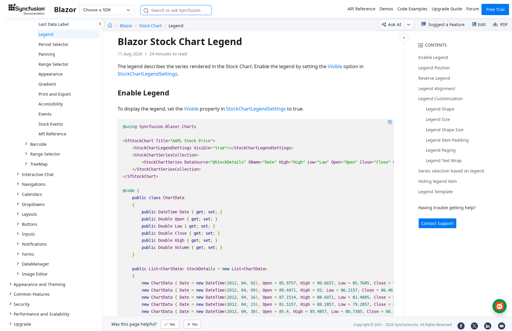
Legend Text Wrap (444, 160)
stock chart (150, 25)
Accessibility (51, 104)
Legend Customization (440, 98)
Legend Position (434, 68)
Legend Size (438, 119)
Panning (47, 54)
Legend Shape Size (444, 129)
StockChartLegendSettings (147, 74)
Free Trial (495, 9)
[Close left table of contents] (100, 24)
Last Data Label (54, 24)
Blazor (127, 25)
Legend (46, 34)
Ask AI (394, 24)
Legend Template (435, 191)
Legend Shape (440, 109)
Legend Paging (441, 150)
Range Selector (53, 64)
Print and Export (55, 94)
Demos (386, 9)
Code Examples (412, 9)
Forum (472, 9)
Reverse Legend (434, 78)
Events (45, 114)
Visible (335, 66)
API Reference (361, 9)
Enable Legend (433, 57)
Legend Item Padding (447, 140)
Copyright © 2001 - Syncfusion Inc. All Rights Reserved (402, 324)
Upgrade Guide (447, 9)
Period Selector (53, 44)
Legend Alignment (436, 88)
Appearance (51, 74)
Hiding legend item (437, 181)
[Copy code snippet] (390, 121)
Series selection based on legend (451, 171)
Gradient (47, 84)
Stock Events (51, 124)
